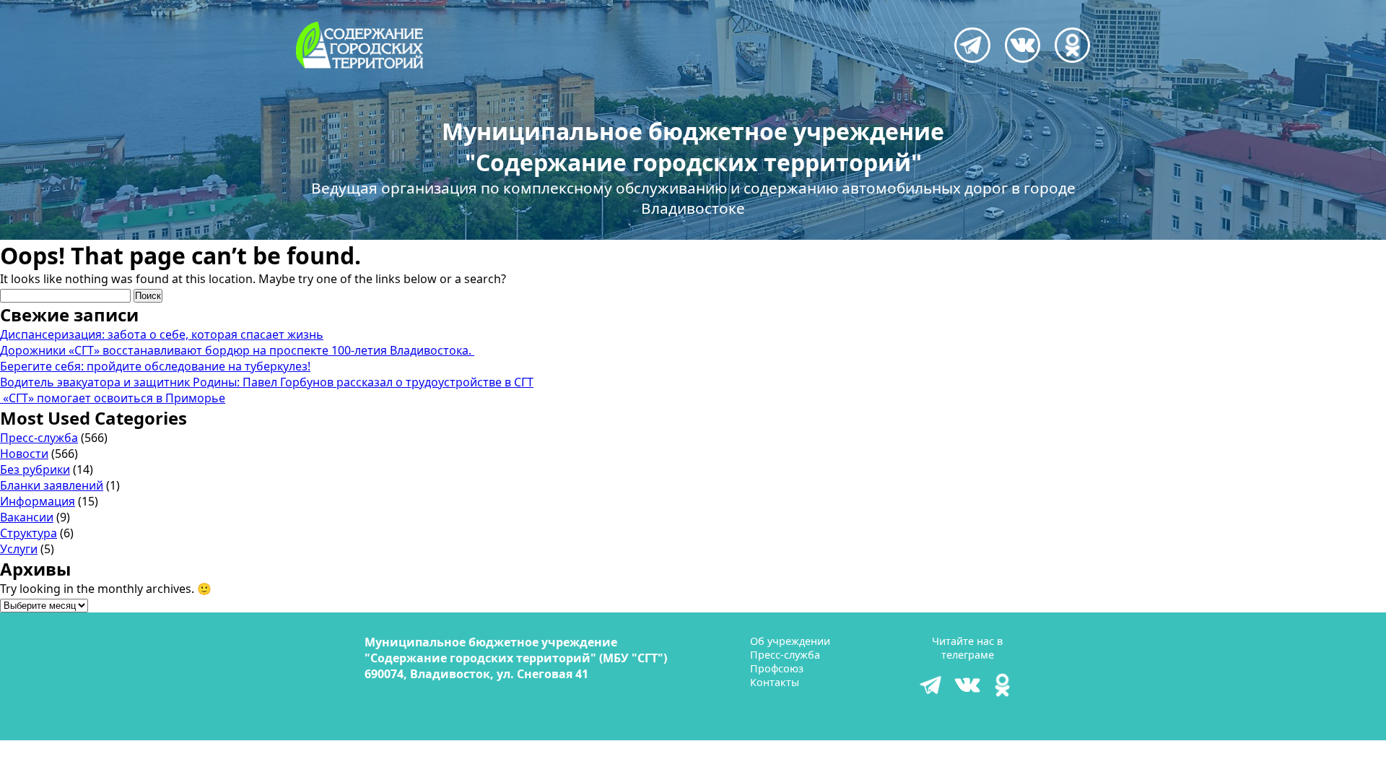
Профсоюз (776, 668)
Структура (28, 533)
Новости (24, 454)
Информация (37, 501)
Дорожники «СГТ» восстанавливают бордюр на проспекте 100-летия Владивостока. (237, 350)
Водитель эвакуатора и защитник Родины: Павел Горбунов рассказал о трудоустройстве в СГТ (266, 382)
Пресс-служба (39, 438)
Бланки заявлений (51, 485)
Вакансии (26, 517)
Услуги (19, 549)
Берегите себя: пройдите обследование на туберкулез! (155, 366)
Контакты (774, 682)
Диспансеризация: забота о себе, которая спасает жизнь (161, 334)
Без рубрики (35, 469)
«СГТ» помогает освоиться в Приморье (112, 398)
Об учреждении (790, 641)
